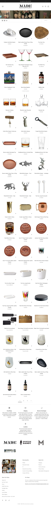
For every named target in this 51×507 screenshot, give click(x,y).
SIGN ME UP (25, 266)
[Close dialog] (38, 237)
